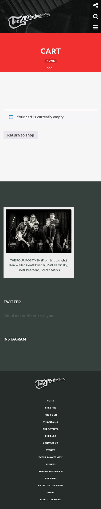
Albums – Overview (51, 471)
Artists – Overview (50, 485)
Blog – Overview (50, 499)
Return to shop (20, 135)
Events (50, 450)
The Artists (50, 429)
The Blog (50, 436)
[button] (95, 5)
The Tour (50, 414)
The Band (51, 407)
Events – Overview (50, 457)
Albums (50, 464)
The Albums (50, 422)
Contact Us (50, 443)
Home (50, 400)
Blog (50, 492)
